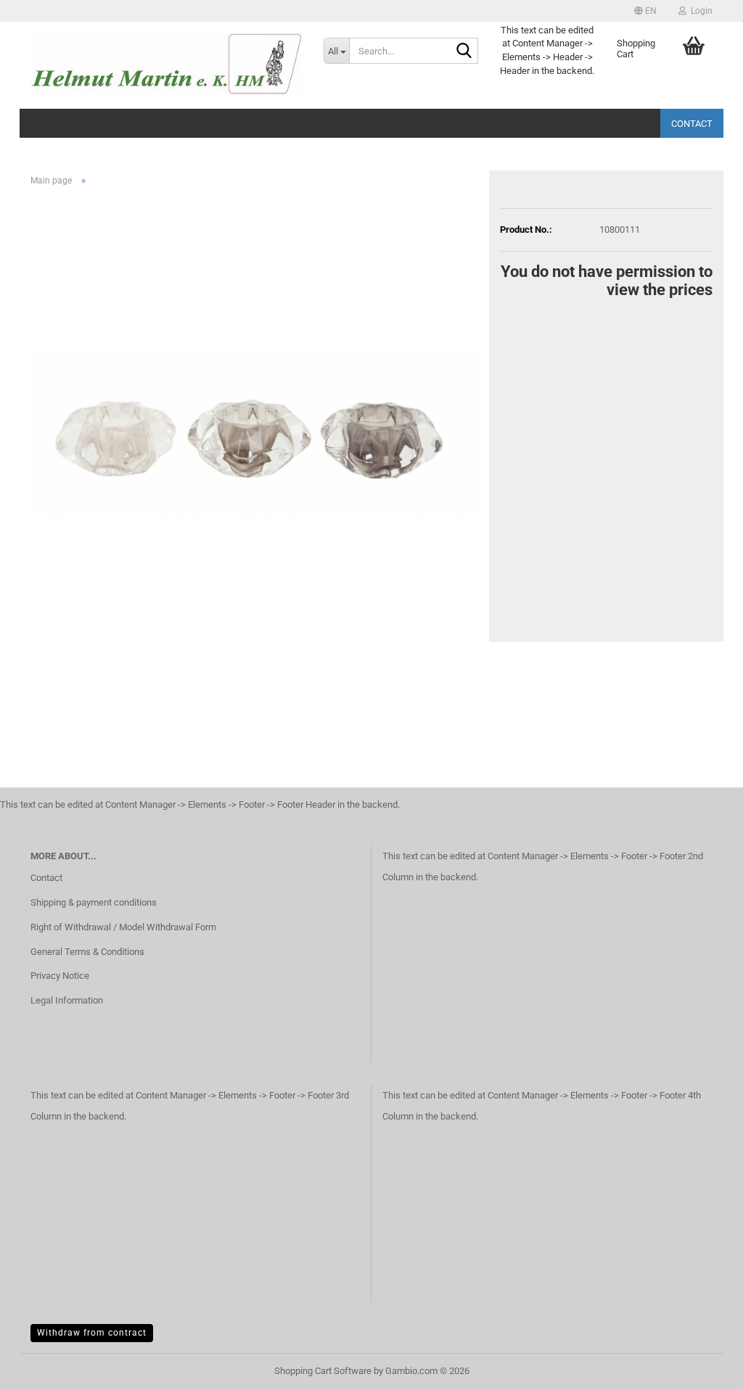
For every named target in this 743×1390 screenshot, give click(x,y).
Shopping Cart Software (323, 1370)
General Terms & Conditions (87, 951)
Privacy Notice (59, 975)
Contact (692, 123)
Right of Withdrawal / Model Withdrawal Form (123, 927)
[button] (645, 11)
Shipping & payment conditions (93, 902)
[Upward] (703, 1368)
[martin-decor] (166, 65)
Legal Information (66, 1000)
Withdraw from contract (92, 1333)
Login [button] (699, 11)
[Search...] (464, 51)
